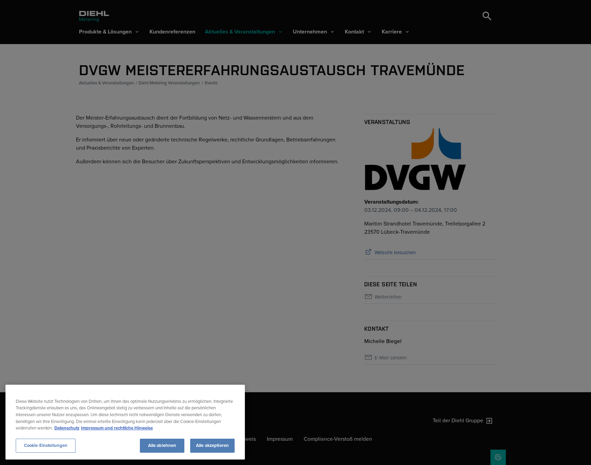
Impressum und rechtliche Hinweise (117, 428)
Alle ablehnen (162, 445)
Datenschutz (66, 428)
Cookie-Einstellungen (46, 445)
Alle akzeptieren (212, 445)
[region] (125, 422)
